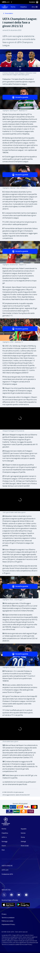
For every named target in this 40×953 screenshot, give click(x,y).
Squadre (23, 829)
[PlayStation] (13, 807)
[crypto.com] (9, 811)
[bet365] (16, 811)
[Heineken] (6, 807)
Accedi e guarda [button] (21, 97)
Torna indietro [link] (9, 13)
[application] (20, 418)
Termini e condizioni (8, 918)
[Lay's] (20, 807)
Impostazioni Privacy (8, 924)
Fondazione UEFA (7, 874)
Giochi (4, 846)
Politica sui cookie (7, 921)
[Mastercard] (34, 807)
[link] (13, 6)
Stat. (3, 850)
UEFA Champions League (5, 6)
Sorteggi (4, 841)
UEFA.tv (4, 837)
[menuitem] (13, 6)
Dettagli (23, 841)
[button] (34, 6)
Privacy (4, 914)
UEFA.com (5, 870)
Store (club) (25, 846)
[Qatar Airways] (30, 811)
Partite (4, 829)
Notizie (23, 833)
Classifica (5, 833)
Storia (23, 837)
